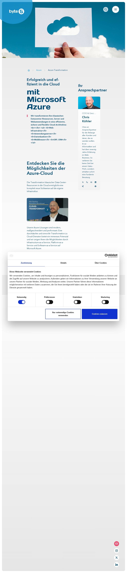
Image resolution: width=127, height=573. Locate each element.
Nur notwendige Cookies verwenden (63, 313)
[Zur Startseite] (29, 70)
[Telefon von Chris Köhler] (87, 182)
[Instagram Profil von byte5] (116, 550)
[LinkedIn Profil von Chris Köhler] (95, 182)
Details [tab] (64, 263)
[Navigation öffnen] (115, 9)
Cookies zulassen (99, 314)
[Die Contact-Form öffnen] (116, 543)
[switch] (49, 302)
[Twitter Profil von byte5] (116, 557)
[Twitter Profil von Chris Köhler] (83, 182)
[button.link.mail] (91, 182)
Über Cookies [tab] (101, 263)
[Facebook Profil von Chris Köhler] (95, 186)
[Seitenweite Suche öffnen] (105, 9)
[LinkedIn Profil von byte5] (116, 564)
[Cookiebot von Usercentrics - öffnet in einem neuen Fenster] (106, 256)
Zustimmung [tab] (26, 263)
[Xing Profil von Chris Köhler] (83, 186)
